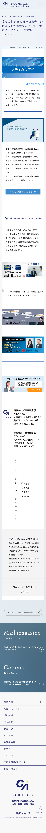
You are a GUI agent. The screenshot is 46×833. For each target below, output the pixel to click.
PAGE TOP (39, 812)
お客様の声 (9, 742)
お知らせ (8, 728)
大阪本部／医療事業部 (25, 432)
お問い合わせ (11, 768)
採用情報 (8, 715)
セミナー (8, 735)
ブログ (7, 748)
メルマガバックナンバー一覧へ (21, 612)
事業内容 (8, 702)
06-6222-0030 (27, 446)
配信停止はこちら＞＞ (19, 570)
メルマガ (8, 755)
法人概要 (8, 722)
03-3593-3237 (27, 423)
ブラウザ (29, 47)
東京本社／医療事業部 (25, 410)
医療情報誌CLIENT (15, 762)
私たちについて (12, 708)
